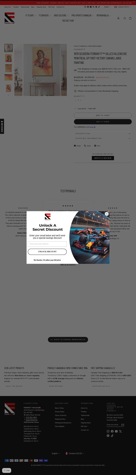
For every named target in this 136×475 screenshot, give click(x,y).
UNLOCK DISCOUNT (47, 251)
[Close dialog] (107, 214)
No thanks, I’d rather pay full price (47, 260)
